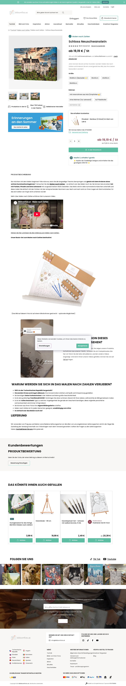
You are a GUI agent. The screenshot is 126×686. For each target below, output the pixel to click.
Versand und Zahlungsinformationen (77, 657)
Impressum (74, 664)
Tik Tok (96, 559)
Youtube (111, 559)
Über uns (97, 7)
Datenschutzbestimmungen (62, 615)
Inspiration (50, 659)
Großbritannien (17, 663)
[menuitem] (12, 24)
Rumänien (29, 654)
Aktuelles (50, 665)
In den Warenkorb (94, 150)
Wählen (22, 540)
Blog (94, 656)
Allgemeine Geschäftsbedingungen (81, 653)
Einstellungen (44, 346)
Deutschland (16, 660)
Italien (28, 657)
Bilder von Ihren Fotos (54, 656)
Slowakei (15, 654)
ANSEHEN (105, 2)
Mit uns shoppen (85, 7)
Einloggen (74, 18)
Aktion (49, 662)
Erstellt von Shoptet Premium (96, 683)
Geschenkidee (51, 667)
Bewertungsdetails (98, 46)
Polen (14, 657)
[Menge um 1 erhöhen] (79, 141)
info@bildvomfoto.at (58, 640)
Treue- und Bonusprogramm (79, 666)
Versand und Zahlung (80, 132)
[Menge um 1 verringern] (71, 141)
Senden (63, 621)
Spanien (28, 660)
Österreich (29, 663)
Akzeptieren (82, 346)
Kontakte (106, 7)
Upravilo (110, 683)
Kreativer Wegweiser (100, 653)
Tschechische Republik (16, 651)
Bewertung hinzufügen (19, 463)
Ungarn (28, 651)
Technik (49, 653)
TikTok (65, 359)
